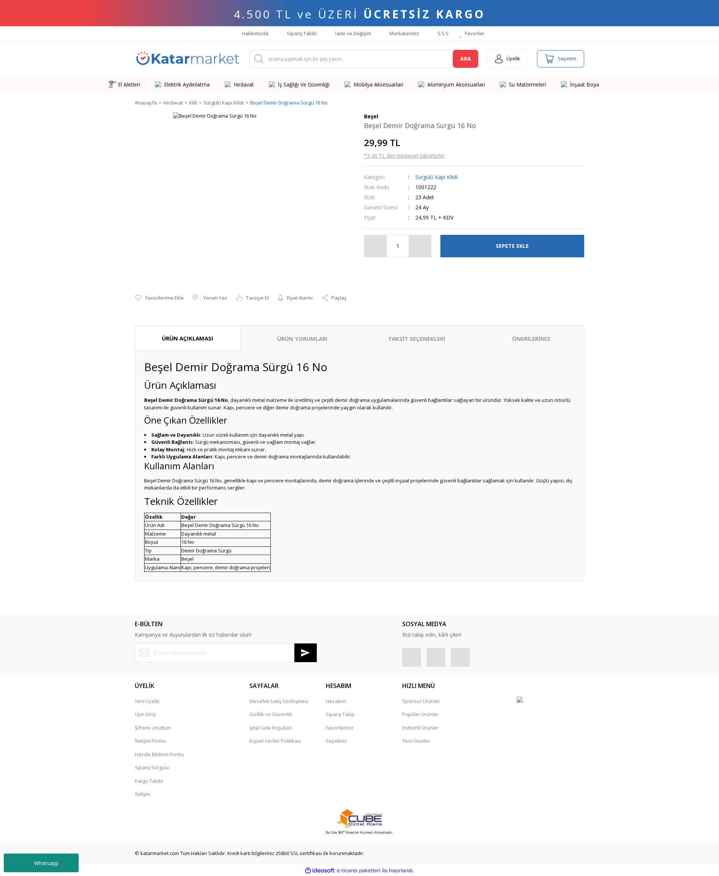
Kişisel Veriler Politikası (275, 740)
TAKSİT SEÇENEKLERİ (416, 338)
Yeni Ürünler (416, 740)
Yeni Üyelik (147, 701)
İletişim (143, 794)
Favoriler (474, 33)
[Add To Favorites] (159, 298)
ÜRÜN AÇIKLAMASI (187, 338)
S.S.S (442, 33)
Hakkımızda (255, 33)
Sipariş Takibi (301, 33)
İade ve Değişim (352, 33)
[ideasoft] (320, 871)
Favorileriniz (340, 727)
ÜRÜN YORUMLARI (302, 338)
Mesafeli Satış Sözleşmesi (278, 701)
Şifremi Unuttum (153, 727)
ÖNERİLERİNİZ (531, 338)
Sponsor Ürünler (421, 701)
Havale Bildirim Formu (159, 754)
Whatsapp (46, 863)
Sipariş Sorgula (152, 767)
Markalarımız (403, 33)
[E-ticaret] (358, 871)
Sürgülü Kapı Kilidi (436, 177)
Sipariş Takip (340, 714)
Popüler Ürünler (420, 714)
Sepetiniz (336, 740)
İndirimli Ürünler (420, 727)
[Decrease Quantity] (375, 246)
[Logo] (187, 58)
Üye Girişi (145, 714)
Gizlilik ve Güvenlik (270, 714)
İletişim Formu (150, 740)
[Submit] (305, 652)
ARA (465, 58)
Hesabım (336, 701)
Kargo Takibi (149, 781)
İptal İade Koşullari (270, 727)
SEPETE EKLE (512, 245)
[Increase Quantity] (420, 246)
